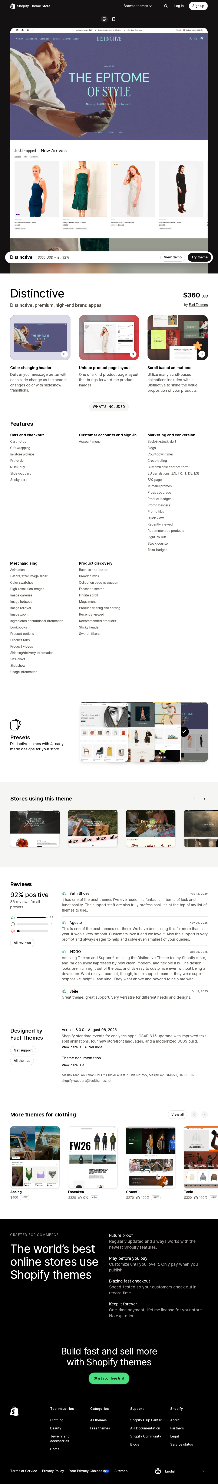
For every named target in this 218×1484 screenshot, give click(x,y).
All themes (22, 1061)
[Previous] (194, 798)
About (174, 1420)
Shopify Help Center (146, 1420)
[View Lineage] (104, 732)
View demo (173, 257)
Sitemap (121, 1471)
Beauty (55, 1428)
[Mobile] (113, 19)
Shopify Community (145, 1436)
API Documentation (145, 1428)
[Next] (204, 798)
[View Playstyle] (157, 732)
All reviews (22, 943)
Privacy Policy (53, 1471)
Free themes (100, 1428)
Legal (174, 1436)
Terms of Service (23, 1471)
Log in (179, 6)
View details (71, 1047)
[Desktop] (104, 19)
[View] (35, 829)
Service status (181, 1444)
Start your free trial (109, 1378)
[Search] (165, 6)
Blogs (134, 1444)
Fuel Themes (198, 305)
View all (177, 1114)
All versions (93, 1047)
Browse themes (136, 6)
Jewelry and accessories (60, 1438)
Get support (23, 1050)
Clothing (56, 1420)
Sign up (198, 6)
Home (54, 1449)
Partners (177, 1428)
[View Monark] (130, 732)
